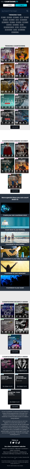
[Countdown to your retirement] (15, 266)
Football (23, 27)
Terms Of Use (10, 457)
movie (19, 416)
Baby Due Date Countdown (10, 452)
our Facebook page (10, 433)
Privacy (15, 457)
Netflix (9, 24)
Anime (4, 17)
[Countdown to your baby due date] (15, 251)
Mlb (22, 24)
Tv (22, 17)
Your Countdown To (8, 411)
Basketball (15, 32)
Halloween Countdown (21, 448)
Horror (12, 20)
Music (6, 20)
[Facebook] (11, 443)
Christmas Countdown (8, 448)
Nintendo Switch (10, 27)
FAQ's (2, 457)
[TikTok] (19, 443)
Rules (5, 457)
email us (18, 463)
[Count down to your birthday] (15, 222)
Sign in (22, 5)
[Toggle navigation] (27, 2)
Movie (16, 110)
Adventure (24, 20)
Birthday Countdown (15, 453)
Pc (18, 20)
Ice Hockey (9, 29)
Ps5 (18, 27)
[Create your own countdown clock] (15, 208)
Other (2, 79)
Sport (27, 17)
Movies (10, 17)
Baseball (16, 24)
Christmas (22, 29)
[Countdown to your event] (15, 280)
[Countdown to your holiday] (15, 237)
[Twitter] (13, 443)
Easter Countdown (15, 450)
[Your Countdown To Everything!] (9, 2)
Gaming (17, 17)
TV (16, 48)
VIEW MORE (15, 127)
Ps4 (16, 29)
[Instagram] (16, 443)
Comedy (26, 22)
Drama (13, 22)
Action (19, 22)
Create (9, 5)
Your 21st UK (25, 453)
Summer (22, 415)
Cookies (20, 457)
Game (2, 48)
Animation (5, 22)
